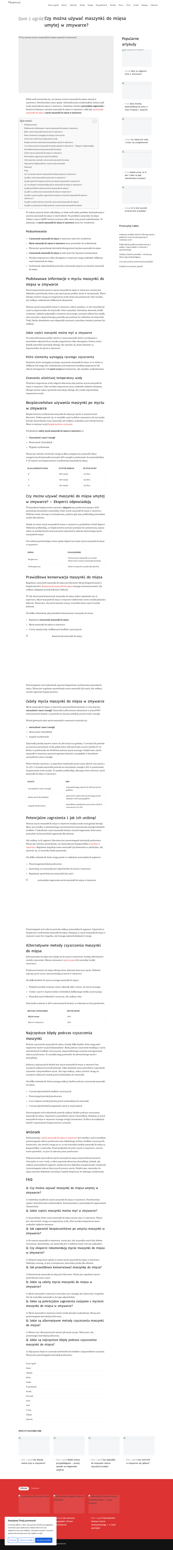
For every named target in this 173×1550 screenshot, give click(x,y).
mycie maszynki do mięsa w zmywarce (59, 1138)
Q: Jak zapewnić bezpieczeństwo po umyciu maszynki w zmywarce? (52, 181)
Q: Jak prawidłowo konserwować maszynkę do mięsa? (46, 188)
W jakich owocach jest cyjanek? (131, 266)
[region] (30, 1531)
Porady (28, 1392)
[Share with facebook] (13, 38)
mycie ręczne (69, 960)
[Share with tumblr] (13, 56)
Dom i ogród (31, 19)
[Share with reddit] (13, 62)
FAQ (26, 171)
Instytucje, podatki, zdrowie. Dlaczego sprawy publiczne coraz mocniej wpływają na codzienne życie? (137, 237)
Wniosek (28, 167)
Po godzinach (31, 1387)
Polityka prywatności (58, 1544)
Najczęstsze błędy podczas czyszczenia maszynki (44, 164)
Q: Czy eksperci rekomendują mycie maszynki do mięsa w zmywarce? (53, 185)
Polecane (23, 1488)
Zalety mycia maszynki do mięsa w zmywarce (43, 153)
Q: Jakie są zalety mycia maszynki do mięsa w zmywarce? (47, 192)
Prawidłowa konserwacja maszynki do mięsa (42, 150)
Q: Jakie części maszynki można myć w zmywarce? (45, 178)
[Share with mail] (13, 79)
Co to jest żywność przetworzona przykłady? (136, 262)
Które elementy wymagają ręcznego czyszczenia (44, 135)
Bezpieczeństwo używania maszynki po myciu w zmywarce (48, 142)
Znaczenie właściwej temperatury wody (40, 139)
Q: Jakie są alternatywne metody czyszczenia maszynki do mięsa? (51, 202)
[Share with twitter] (13, 44)
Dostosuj (12, 1540)
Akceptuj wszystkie (44, 1540)
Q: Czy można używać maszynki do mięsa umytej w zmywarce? (50, 174)
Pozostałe (29, 1396)
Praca (28, 1401)
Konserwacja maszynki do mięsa (57, 586)
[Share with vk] (13, 74)
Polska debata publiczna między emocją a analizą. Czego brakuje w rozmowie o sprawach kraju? (135, 247)
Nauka (28, 1382)
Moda (28, 1378)
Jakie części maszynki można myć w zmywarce (43, 132)
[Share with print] (13, 85)
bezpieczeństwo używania (60, 424)
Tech (28, 1405)
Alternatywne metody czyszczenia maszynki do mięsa (46, 160)
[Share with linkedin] (13, 68)
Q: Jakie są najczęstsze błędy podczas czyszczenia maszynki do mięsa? (53, 206)
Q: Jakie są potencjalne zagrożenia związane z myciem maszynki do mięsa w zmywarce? (55, 197)
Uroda (28, 1410)
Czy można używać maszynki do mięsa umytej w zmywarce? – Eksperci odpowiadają (59, 146)
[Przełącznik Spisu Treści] (93, 121)
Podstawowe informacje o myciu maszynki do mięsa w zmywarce (51, 128)
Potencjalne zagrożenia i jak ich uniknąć (41, 157)
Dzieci (28, 1368)
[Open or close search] (163, 5)
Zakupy (29, 1415)
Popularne (35, 1488)
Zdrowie (29, 1419)
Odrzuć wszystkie (26, 1540)
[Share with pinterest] (13, 50)
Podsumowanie (30, 125)
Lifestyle (29, 1373)
